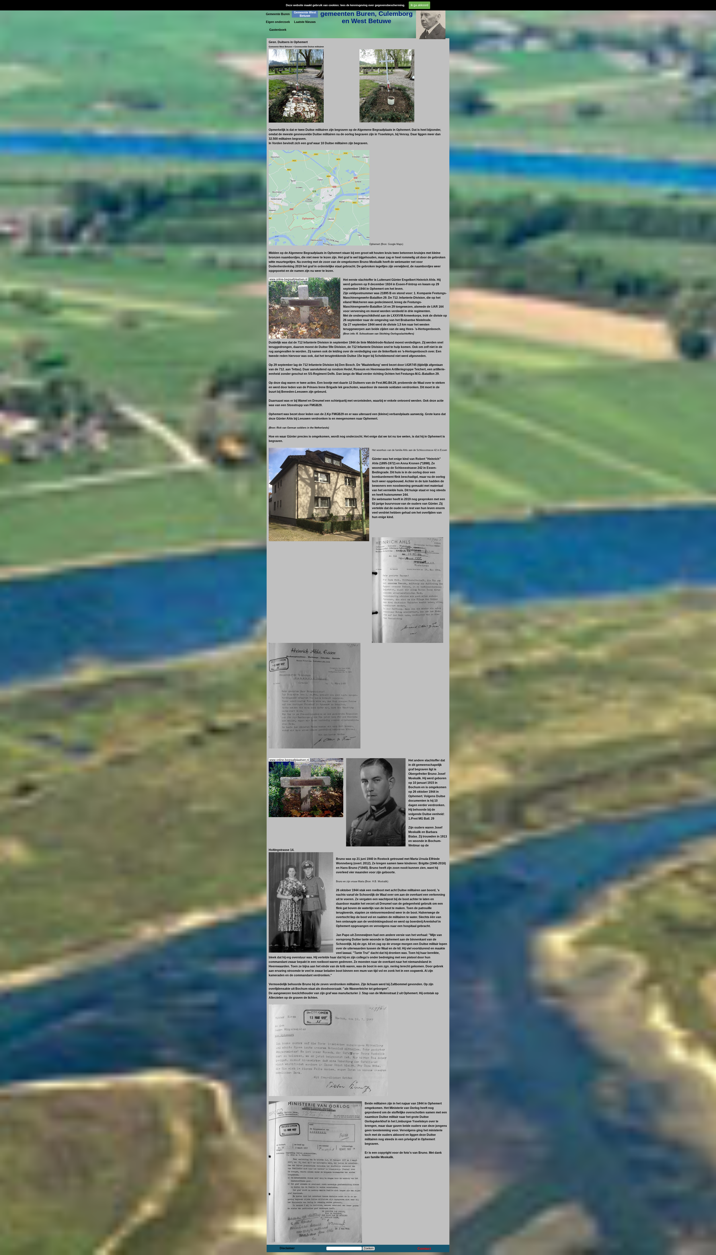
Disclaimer (287, 1248)
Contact (424, 1249)
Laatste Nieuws (305, 22)
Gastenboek (277, 29)
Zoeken (369, 1248)
